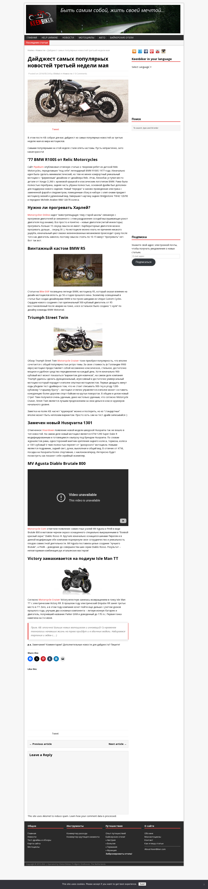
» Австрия (111, 840)
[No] (204, 884)
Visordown (48, 430)
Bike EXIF (44, 291)
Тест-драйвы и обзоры (39, 840)
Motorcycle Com (37, 528)
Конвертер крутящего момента (83, 836)
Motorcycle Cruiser (68, 360)
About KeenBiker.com (155, 849)
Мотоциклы (86, 37)
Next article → (118, 743)
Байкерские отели (121, 37)
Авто (102, 37)
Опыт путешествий (116, 833)
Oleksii (56, 73)
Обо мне (148, 833)
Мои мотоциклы (152, 836)
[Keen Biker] (104, 19)
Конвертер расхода (77, 833)
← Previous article (40, 743)
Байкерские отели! (115, 836)
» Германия (111, 846)
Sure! (142, 884)
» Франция (111, 850)
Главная (32, 37)
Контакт (148, 840)
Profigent (76, 864)
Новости (68, 37)
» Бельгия (110, 843)
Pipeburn (39, 166)
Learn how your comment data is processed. (93, 816)
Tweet (55, 129)
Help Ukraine (50, 37)
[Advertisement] (78, 704)
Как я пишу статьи (153, 843)
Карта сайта (34, 843)
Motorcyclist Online (39, 214)
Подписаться (143, 262)
